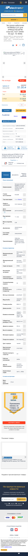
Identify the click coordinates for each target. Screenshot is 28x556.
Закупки (13, 503)
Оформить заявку (14, 422)
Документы (15, 175)
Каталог (14, 19)
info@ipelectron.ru (19, 11)
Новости (19, 503)
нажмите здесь (8, 546)
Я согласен (4, 550)
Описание (6, 175)
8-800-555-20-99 (9, 11)
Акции (6, 503)
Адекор (16, 116)
